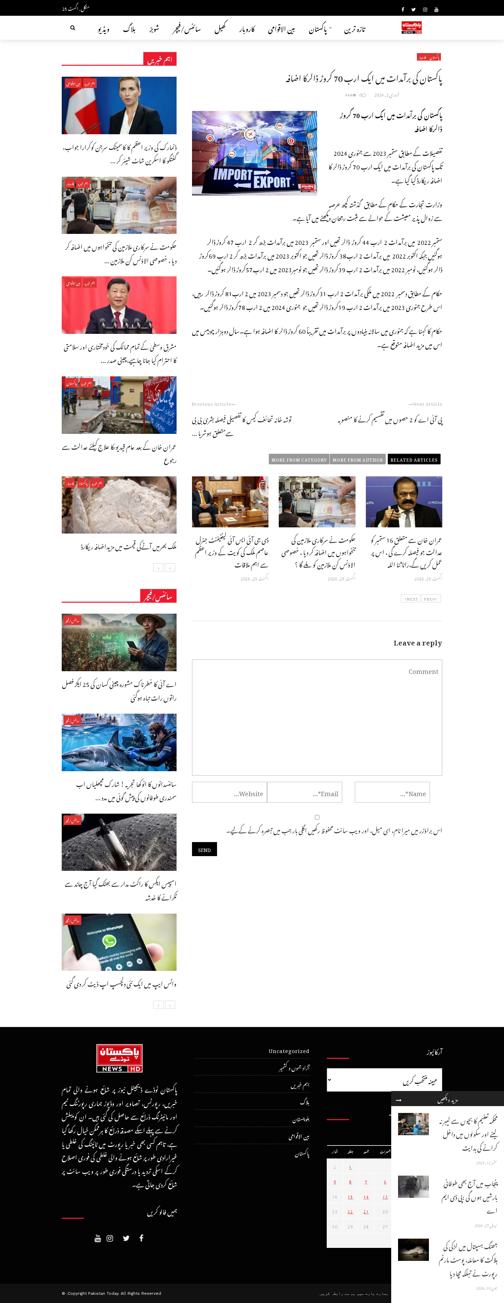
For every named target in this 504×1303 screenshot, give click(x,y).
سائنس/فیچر (187, 28)
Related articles (414, 459)
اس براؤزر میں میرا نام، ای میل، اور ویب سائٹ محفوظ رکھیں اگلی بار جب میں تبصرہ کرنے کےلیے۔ (334, 829)
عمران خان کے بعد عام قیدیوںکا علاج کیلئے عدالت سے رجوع (119, 452)
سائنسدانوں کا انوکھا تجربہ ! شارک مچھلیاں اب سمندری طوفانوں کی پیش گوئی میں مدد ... (126, 789)
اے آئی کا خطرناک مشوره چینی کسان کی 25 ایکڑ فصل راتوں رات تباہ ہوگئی (119, 689)
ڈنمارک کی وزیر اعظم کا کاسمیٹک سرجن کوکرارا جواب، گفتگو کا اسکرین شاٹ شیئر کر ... (120, 152)
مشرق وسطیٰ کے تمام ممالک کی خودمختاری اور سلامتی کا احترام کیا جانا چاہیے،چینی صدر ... (120, 352)
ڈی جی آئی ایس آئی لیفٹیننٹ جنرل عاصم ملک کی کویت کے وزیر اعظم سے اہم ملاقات (231, 551)
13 (385, 1196)
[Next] (158, 567)
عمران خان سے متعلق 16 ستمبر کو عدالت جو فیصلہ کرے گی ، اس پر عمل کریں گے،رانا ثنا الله (406, 551)
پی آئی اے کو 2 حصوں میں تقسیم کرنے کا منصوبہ (390, 418)
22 (350, 1210)
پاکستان (318, 28)
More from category (299, 459)
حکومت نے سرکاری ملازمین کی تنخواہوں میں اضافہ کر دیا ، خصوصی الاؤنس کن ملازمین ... (121, 252)
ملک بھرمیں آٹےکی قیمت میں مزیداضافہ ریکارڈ (129, 545)
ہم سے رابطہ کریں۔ (337, 1293)
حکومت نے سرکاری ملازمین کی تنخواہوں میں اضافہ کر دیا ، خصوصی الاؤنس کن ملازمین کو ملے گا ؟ (318, 551)
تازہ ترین (354, 28)
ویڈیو (103, 28)
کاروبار (246, 28)
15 (350, 1196)
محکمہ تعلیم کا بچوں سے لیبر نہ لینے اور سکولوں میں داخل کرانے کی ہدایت (468, 1133)
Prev (429, 598)
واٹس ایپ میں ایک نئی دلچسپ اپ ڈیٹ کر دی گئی (122, 982)
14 (366, 1196)
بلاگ (129, 28)
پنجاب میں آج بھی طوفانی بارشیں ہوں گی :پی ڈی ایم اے (469, 1196)
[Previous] (170, 567)
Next (412, 598)
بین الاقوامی (281, 28)
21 (366, 1210)
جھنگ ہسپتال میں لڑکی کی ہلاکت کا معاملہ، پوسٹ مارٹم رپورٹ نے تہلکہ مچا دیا (468, 1259)
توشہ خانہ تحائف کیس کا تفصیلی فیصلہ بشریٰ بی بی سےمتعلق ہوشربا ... (241, 425)
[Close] (398, 1098)
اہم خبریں (90, 83)
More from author (358, 459)
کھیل (220, 28)
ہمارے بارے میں (372, 1293)
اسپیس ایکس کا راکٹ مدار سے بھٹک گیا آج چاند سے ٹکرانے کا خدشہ (121, 889)
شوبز (154, 28)
